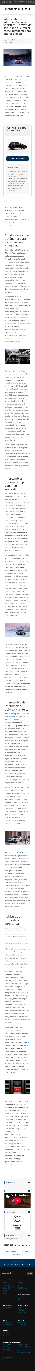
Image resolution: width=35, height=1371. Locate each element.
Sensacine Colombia (24, 1352)
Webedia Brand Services (16, 40)
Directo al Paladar (8, 1307)
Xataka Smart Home (8, 1287)
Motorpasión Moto (8, 1324)
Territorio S (6, 1293)
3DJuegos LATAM (23, 1344)
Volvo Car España (11, 1251)
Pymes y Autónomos (24, 1324)
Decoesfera (21, 1310)
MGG (19, 1285)
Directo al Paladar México (8, 1358)
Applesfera (6, 1288)
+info (32, 3)
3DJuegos (20, 1282)
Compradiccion (22, 1312)
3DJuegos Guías (22, 1288)
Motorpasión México (24, 1346)
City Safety (18, 336)
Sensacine (21, 1297)
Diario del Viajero (7, 1336)
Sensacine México (23, 1351)
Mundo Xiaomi (7, 1292)
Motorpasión (6, 1322)
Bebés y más (6, 1332)
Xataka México (7, 1344)
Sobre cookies (17, 1254)
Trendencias (21, 1309)
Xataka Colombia (7, 1348)
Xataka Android (7, 1285)
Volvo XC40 (24, 802)
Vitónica (20, 1307)
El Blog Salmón (22, 1322)
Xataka (5, 1282)
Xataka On (6, 1346)
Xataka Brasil (6, 1351)
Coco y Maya (6, 1334)
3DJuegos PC (21, 1287)
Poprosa (20, 1314)
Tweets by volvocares (11, 1239)
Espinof (20, 1299)
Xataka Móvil (6, 1284)
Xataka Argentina (7, 1349)
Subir (30, 1273)
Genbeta (5, 1290)
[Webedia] (8, 1274)
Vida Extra (21, 1284)
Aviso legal (25, 1251)
